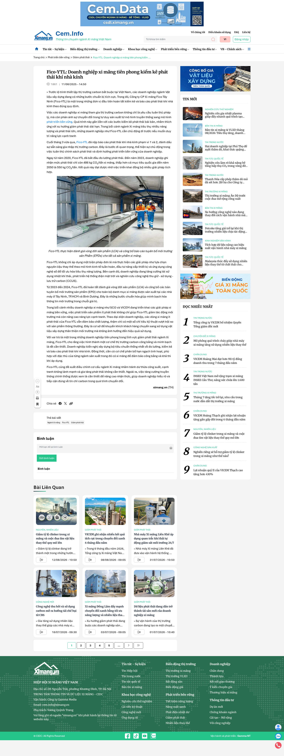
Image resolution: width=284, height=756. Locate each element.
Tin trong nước (214, 142)
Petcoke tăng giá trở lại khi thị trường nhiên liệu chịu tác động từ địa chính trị (225, 231)
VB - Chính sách (231, 49)
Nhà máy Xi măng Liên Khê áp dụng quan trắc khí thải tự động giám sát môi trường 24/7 (154, 538)
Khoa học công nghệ (141, 49)
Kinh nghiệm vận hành (218, 240)
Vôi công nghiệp (220, 723)
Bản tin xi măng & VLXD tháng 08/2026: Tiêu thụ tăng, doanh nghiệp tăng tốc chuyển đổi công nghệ (226, 134)
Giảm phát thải (81, 57)
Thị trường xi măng (216, 191)
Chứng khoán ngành (223, 712)
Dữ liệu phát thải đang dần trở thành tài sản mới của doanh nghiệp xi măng (153, 610)
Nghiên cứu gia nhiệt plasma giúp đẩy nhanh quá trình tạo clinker (223, 116)
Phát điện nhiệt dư (177, 712)
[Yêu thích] (37, 404)
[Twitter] (65, 403)
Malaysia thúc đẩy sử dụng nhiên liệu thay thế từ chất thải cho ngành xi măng (226, 264)
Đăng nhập (242, 39)
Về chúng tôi (198, 32)
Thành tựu (217, 676)
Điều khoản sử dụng (219, 32)
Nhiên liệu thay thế (178, 723)
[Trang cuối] (138, 645)
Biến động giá (174, 687)
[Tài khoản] (278, 727)
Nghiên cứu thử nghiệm (219, 109)
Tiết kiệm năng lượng (179, 701)
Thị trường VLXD (176, 676)
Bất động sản (174, 681)
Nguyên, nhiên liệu (47, 529)
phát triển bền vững (59, 122)
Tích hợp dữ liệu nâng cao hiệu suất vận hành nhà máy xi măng (226, 246)
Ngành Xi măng (53, 422)
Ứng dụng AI (130, 717)
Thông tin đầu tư (203, 49)
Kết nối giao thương (222, 681)
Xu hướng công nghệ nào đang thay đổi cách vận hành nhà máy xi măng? (226, 215)
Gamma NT (243, 736)
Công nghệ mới (45, 602)
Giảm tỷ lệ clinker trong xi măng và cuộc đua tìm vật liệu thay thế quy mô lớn (55, 538)
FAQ (236, 32)
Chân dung (217, 670)
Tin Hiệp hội (129, 670)
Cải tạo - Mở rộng (221, 717)
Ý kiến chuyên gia (221, 687)
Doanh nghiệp (112, 49)
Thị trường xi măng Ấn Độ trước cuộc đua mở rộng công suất (225, 197)
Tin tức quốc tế (214, 158)
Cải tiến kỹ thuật (132, 706)
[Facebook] (60, 403)
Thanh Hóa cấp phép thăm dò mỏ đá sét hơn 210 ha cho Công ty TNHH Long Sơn (226, 182)
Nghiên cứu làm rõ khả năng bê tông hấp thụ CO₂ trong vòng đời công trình (225, 166)
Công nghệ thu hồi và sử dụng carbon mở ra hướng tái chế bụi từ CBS (56, 610)
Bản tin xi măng (214, 125)
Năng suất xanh (176, 706)
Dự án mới (216, 706)
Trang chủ (39, 57)
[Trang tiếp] (128, 645)
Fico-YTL (82, 142)
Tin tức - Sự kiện (53, 49)
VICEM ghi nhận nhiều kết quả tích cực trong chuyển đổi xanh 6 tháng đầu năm (105, 538)
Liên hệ (246, 32)
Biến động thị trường (83, 49)
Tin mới (190, 99)
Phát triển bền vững (174, 49)
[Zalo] (278, 736)
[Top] (142, 13)
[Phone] (278, 745)
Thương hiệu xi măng (223, 692)
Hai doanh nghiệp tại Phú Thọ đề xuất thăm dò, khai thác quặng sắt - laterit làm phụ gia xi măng (226, 149)
